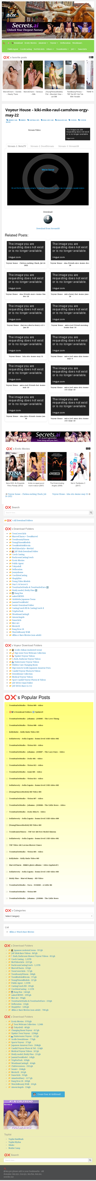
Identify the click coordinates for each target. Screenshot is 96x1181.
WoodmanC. (77, 43)
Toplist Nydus (15, 1142)
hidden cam (13, 120)
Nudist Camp (14, 1148)
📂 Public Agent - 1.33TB (19, 983)
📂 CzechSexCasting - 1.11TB (21, 989)
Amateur (42, 43)
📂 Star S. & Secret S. (18, 584)
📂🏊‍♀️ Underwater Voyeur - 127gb (24, 1036)
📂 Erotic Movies (16, 560)
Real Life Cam (48, 120)
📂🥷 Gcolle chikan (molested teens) (25, 650)
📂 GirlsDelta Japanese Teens (22, 599)
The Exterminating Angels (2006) (57, 484)
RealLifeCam (62, 120)
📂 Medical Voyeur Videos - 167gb (24, 1051)
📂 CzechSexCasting (18, 575)
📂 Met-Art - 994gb (17, 998)
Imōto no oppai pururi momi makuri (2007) (36, 484)
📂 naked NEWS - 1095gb (20, 995)
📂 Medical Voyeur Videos (21, 677)
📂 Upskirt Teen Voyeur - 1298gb (23, 1033)
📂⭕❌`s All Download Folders (18, 520)
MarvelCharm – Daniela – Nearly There (12, 92)
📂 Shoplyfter (15, 578)
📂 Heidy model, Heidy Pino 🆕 (23, 590)
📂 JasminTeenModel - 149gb (22, 1057)
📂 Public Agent (16, 563)
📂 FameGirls (15, 620)
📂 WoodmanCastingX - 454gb (22, 1063)
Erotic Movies (31, 43)
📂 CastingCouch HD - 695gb (21, 986)
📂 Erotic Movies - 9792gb (20, 1021)
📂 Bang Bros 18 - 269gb (19, 1081)
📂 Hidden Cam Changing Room (23, 665)
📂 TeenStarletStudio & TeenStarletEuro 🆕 (29, 587)
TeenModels (61, 49)
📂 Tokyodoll (15, 566)
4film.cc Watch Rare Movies (21, 932)
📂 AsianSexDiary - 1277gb (20, 1078)
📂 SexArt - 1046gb (17, 1069)
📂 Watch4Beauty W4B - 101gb (22, 1084)
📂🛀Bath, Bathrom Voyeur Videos (25, 659)
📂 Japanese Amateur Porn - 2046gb (25, 1045)
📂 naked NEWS (16, 596)
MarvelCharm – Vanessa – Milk (33, 92)
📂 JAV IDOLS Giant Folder (21, 683)
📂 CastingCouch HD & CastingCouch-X (26, 608)
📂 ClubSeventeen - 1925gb (21, 1066)
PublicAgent (12, 49)
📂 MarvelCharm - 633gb (20, 968)
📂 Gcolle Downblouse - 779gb (22, 1039)
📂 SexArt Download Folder (21, 605)
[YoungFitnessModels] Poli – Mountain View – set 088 (54, 94)
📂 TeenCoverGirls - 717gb (20, 971)
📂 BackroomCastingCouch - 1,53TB (24, 965)
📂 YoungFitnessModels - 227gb (23, 980)
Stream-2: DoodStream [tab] (42, 146)
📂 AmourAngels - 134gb (20, 1087)
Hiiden (23, 120)
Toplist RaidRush (16, 1139)
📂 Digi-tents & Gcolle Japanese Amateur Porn (30, 668)
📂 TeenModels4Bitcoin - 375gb (23, 977)
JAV (72, 49)
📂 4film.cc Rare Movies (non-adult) (25, 635)
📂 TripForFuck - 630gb (19, 1060)
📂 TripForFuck (16, 611)
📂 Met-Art (14, 623)
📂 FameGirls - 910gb (18, 1075)
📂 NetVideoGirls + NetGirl (21, 548)
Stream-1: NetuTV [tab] (17, 146)
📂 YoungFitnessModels (19, 542)
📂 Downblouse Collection (21, 674)
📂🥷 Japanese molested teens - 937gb (26, 950)
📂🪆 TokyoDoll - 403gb (19, 1027)
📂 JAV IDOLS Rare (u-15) (20, 686)
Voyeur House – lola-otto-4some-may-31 (70, 494)
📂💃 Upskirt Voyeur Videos (22, 656)
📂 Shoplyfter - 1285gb (19, 1007)
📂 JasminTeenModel (18, 602)
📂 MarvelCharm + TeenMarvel (23, 536)
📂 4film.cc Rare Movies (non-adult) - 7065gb (28, 1010)
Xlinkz (11, 1145)
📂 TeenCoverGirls (17, 533)
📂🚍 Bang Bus (16, 593)
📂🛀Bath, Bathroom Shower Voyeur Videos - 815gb (32, 956)
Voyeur (53, 43)
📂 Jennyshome (16, 572)
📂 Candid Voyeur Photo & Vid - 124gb (26, 1048)
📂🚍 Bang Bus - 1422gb (19, 992)
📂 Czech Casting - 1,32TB (20, 959)
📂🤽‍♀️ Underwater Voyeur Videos (24, 662)
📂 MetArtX (14, 626)
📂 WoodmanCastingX (19, 614)
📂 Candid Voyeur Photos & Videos (24, 671)
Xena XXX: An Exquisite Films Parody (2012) (15, 484)
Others (49, 49)
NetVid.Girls (39, 49)
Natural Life (34, 120)
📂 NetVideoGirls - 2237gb (20, 962)
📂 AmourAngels (16, 617)
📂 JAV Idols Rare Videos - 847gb (23, 953)
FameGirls (82, 49)
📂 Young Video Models (19, 581)
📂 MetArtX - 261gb (17, 1072)
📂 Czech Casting (16, 554)
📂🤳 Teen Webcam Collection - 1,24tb (26, 1024)
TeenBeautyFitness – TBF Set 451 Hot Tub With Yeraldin (75, 94)
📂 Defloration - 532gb (19, 1004)
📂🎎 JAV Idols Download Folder (23, 551)
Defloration (65, 43)
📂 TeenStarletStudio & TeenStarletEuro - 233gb (30, 1001)
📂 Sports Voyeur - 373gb (20, 1042)
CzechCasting (26, 49)
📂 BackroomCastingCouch (21, 557)
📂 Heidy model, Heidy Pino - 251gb (25, 1054)
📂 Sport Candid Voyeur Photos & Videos (27, 680)
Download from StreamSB (48, 228)
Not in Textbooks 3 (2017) (78, 484)
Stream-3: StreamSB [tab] (68, 146)
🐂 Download (17, 43)
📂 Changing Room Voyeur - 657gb (24, 1030)
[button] (4, 43)
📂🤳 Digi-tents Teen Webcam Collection (27, 653)
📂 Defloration (15, 569)
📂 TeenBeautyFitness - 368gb (22, 974)
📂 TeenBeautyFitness (19, 539)
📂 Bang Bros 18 (16, 629)
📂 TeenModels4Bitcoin (19, 545)
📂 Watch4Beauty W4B (19, 632)
